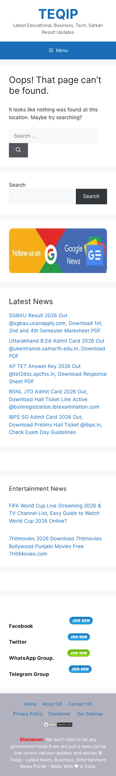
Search (17, 185)
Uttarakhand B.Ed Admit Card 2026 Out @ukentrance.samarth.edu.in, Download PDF (57, 348)
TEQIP (58, 14)
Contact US (80, 704)
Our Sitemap (90, 714)
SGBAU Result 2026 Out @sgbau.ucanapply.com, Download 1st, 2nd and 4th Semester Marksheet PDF (56, 323)
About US (52, 704)
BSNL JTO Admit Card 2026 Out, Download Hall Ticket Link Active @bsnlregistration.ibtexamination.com (54, 399)
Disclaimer (59, 714)
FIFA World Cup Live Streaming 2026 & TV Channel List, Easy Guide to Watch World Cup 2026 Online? (55, 513)
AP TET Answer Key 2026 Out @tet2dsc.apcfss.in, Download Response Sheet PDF (58, 373)
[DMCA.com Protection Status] (58, 726)
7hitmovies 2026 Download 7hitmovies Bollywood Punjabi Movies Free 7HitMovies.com (55, 546)
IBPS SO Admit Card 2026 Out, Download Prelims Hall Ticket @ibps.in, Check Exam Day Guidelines (55, 424)
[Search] (18, 150)
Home (30, 704)
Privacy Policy (28, 714)
